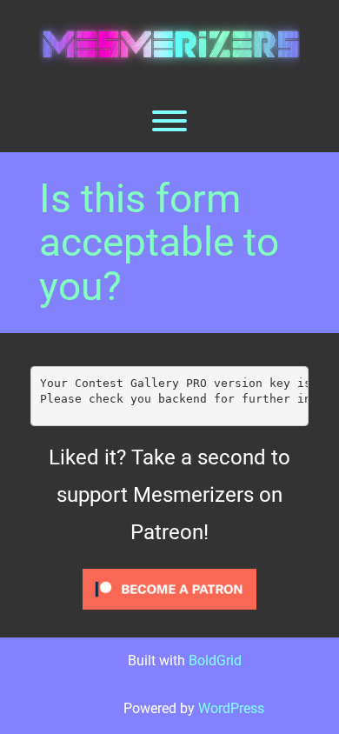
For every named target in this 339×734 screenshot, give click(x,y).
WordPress (231, 708)
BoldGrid (215, 660)
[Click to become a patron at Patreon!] (169, 588)
